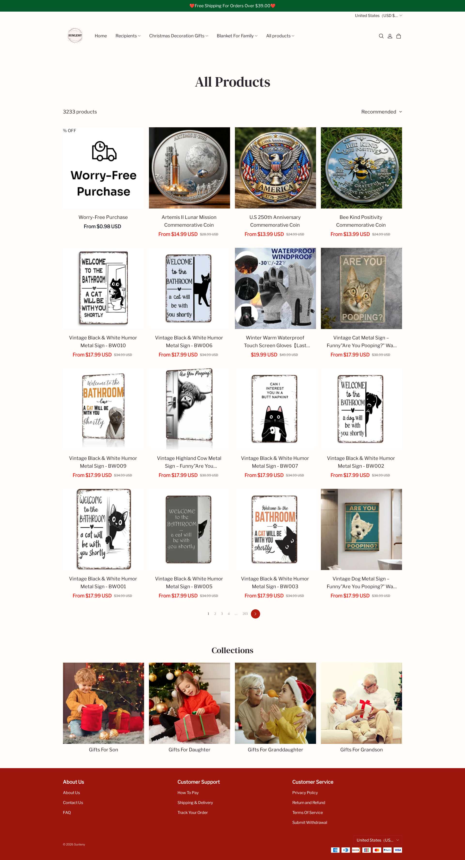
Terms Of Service (307, 812)
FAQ (67, 812)
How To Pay (188, 792)
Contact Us (73, 802)
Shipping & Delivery (195, 802)
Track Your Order (193, 812)
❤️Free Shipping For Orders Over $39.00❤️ (232, 5)
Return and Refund (308, 802)
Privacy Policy (305, 792)
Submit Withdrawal (309, 822)
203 (245, 614)
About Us (71, 792)
